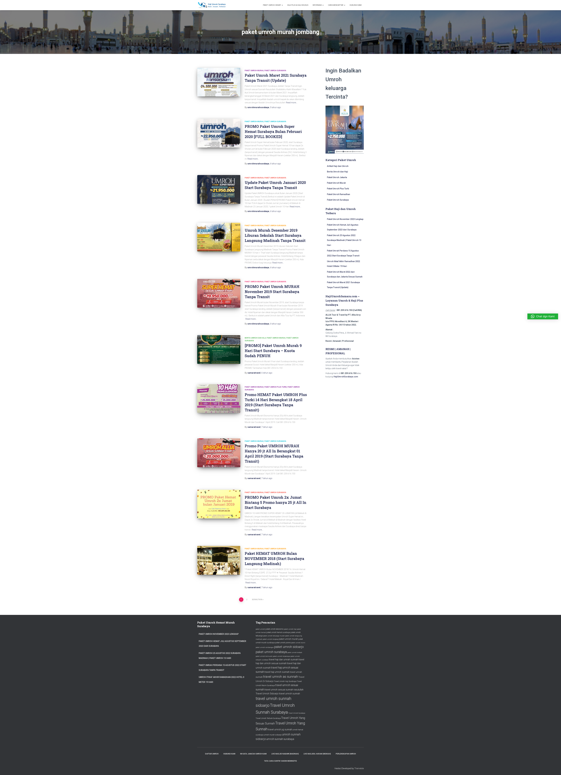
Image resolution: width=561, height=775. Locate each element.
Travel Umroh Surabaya (296, 713)
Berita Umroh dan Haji (255, 338)
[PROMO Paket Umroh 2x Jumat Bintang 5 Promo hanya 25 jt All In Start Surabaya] (218, 504)
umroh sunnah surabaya (280, 739)
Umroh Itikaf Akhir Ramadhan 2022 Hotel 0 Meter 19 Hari (221, 679)
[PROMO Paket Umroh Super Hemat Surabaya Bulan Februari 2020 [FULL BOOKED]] (218, 133)
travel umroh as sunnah (280, 677)
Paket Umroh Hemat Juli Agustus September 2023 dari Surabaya (222, 643)
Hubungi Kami (356, 5)
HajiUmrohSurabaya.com (346, 376)
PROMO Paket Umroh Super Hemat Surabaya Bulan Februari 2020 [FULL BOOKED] (273, 131)
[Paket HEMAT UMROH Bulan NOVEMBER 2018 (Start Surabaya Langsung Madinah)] (218, 560)
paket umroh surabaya (271, 652)
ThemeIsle (359, 768)
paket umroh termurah (264, 656)
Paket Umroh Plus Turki (275, 387)
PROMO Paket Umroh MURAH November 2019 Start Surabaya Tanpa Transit (272, 291)
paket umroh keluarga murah (274, 636)
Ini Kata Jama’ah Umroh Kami (253, 754)
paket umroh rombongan (265, 647)
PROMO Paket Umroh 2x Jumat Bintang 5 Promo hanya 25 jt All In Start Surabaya (275, 502)
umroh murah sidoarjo (273, 735)
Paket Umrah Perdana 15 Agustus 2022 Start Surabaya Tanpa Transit (222, 667)
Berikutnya (257, 600)
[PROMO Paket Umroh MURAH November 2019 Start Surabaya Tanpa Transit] (218, 293)
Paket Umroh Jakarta (337, 177)
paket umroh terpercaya (281, 656)
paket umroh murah (288, 639)
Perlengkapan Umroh (346, 754)
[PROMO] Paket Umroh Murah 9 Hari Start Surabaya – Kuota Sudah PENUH (273, 350)
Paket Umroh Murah (254, 71)
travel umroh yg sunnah (280, 729)
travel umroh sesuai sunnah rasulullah (283, 689)
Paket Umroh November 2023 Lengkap (345, 219)
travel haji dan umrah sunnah (283, 659)
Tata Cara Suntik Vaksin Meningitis (280, 761)
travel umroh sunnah (289, 693)
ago (275, 107)
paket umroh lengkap (270, 639)
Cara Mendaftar (336, 5)
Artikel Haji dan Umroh (337, 166)
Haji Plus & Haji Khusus (297, 5)
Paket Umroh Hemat (272, 5)
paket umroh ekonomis (274, 629)
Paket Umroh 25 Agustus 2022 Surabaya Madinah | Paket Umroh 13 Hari (344, 240)
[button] (542, 316)
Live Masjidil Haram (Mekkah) (317, 754)
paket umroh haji (290, 629)
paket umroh (260, 629)
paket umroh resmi (298, 643)
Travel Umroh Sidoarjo (267, 693)
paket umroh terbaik (294, 652)
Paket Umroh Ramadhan (338, 194)
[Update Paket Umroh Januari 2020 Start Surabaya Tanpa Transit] (218, 189)
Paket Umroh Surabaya (275, 71)
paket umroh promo (283, 642)
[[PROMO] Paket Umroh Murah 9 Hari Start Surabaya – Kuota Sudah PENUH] (218, 349)
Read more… (291, 102)
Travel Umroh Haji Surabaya (285, 681)
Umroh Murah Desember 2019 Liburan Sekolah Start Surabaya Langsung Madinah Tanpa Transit (275, 235)
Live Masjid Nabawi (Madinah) (285, 754)
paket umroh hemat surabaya (278, 632)
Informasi (317, 5)
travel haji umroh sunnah (276, 672)
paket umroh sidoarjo (289, 647)
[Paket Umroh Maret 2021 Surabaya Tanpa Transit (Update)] (218, 82)
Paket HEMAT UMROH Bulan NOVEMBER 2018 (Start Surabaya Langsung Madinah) (274, 558)
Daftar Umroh (212, 754)
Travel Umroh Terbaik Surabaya (268, 718)
